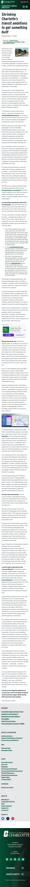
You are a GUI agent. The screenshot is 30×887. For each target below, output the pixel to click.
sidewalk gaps (15, 263)
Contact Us (4, 810)
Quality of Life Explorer (9, 714)
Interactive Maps (6, 750)
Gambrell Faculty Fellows (10, 717)
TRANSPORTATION (8, 43)
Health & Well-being (7, 773)
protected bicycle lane (16, 247)
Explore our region (7, 787)
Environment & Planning (9, 769)
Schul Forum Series (8, 721)
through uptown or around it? (11, 190)
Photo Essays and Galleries (10, 740)
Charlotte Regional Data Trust (12, 712)
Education (4, 767)
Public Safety (5, 777)
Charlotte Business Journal (10, 115)
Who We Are (5, 799)
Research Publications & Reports (11, 738)
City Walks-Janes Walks (13, 42)
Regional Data (5, 748)
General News (14, 40)
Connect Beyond (7, 580)
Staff (2, 804)
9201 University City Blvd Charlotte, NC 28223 (15, 845)
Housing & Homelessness (9, 775)
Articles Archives (6, 736)
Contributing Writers (8, 801)
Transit (22, 42)
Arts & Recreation (7, 762)
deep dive (5, 436)
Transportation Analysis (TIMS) (12, 724)
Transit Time (6, 692)
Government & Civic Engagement (12, 771)
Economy (4, 764)
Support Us (4, 808)
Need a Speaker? (6, 806)
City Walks (5, 719)
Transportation (6, 779)
